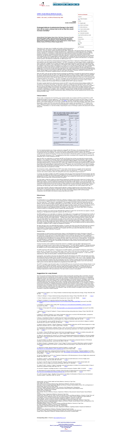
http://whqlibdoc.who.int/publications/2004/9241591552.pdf (77, 352)
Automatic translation (84, 33)
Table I (65, 100)
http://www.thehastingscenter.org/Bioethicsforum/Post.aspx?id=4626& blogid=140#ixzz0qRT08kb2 (58, 301)
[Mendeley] (79, 43)
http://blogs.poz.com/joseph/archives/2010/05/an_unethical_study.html (75, 304)
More (81, 43)
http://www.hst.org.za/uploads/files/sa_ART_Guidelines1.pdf (50, 348)
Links (45, 293)
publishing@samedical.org (66, 430)
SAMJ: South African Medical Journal (49, 14)
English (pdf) (82, 23)
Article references (83, 27)
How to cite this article (84, 29)
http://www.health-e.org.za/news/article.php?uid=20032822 (69, 308)
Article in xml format (84, 25)
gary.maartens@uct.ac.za (59, 417)
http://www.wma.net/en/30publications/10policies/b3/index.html (51, 371)
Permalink (82, 47)
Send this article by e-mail (85, 35)
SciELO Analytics (83, 18)
